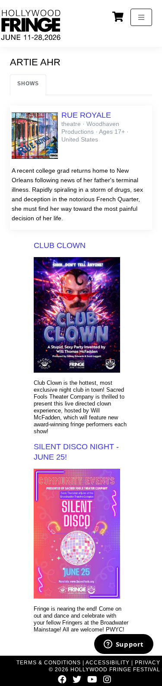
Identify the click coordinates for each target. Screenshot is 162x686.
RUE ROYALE (86, 115)
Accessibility (108, 663)
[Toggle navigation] (141, 17)
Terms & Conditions (48, 663)
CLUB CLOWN (60, 245)
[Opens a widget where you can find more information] (123, 645)
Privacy (147, 663)
